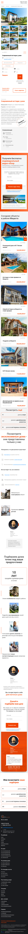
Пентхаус (3, 895)
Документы (7, 454)
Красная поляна (4, 843)
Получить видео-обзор (14, 186)
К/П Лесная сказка (9, 371)
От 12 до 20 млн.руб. (5, 850)
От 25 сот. (3, 876)
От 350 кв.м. (4, 866)
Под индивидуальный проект (7, 914)
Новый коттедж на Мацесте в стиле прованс (12, 310)
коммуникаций (18, 459)
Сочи (2, 837)
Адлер (2, 842)
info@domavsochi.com (8, 827)
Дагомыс (3, 838)
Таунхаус (3, 892)
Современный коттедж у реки (16, 6)
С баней (3, 902)
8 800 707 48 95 (23, 1)
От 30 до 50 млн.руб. (5, 854)
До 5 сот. (3, 871)
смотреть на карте (7, 59)
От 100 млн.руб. (4, 857)
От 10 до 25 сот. (4, 875)
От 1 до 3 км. (4, 883)
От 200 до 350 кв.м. (5, 864)
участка (17, 484)
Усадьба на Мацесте (9, 341)
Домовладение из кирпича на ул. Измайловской (13, 402)
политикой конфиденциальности (13, 191)
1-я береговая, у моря (6, 882)
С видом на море (4, 904)
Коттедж (3, 890)
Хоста (2, 840)
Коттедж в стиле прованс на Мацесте (12, 278)
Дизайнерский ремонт (6, 911)
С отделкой (3, 913)
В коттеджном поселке (6, 906)
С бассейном (4, 901)
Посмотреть (14, 410)
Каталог (7, 6)
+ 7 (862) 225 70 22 (6, 825)
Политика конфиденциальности (8, 920)
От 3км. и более (4, 885)
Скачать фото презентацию (5, 89)
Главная (2, 6)
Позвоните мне (12, 725)
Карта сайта (4, 922)
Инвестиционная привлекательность (20, 81)
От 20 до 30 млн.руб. (5, 852)
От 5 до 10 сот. (4, 873)
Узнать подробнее (19, 90)
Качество (7, 475)
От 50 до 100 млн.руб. (6, 855)
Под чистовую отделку (6, 916)
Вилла (2, 894)
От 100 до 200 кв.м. (5, 862)
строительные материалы (19, 464)
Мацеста (3, 845)
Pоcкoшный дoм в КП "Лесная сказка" (12, 246)
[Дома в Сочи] (13, 816)
